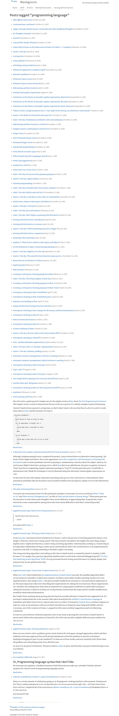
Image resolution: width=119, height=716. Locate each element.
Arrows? (16, 38)
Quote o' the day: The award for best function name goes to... (38, 256)
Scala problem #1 (20, 61)
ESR (42, 494)
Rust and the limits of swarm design (73, 497)
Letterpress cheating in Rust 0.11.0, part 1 (29, 365)
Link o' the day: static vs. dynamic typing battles (33, 347)
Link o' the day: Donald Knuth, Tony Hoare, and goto (34, 188)
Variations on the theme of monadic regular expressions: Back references (43, 106)
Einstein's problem (21, 74)
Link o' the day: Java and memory (27, 211)
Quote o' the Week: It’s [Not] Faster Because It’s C (33, 115)
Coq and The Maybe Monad (24, 43)
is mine (60, 646)
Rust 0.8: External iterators (24, 320)
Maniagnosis (28, 2)
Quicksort (17, 392)
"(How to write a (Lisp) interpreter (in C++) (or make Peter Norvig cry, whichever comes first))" (51, 111)
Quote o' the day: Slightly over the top (28, 252)
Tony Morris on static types (24, 152)
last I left (22, 575)
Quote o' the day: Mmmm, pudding (27, 351)
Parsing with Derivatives (63, 8)
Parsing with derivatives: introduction (29, 220)
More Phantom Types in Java (25, 138)
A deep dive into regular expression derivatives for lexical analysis (41, 452)
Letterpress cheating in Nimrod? (26, 338)
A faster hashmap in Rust (23, 329)
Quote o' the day (19, 52)
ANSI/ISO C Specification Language (86, 599)
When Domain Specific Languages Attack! (30, 156)
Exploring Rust (19, 265)
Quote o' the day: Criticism (24, 206)
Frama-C (29, 525)
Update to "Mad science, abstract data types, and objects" (36, 242)
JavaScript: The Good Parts (24, 238)
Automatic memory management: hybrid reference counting (38, 360)
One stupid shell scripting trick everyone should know (35, 379)
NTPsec (95, 494)
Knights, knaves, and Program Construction (31, 129)
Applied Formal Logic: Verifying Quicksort (30, 629)
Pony (26, 411)
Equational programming (23, 147)
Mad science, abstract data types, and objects (31, 202)
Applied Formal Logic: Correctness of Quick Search (34, 571)
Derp (59, 465)
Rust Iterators (18, 270)
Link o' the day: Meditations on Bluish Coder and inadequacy (38, 120)
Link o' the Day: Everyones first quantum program (33, 174)
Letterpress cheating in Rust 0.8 (26, 324)
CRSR (22, 8)
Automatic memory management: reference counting (35, 356)
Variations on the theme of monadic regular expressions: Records (40, 102)
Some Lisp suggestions (22, 161)
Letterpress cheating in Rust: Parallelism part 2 (32, 297)
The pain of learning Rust (23, 489)
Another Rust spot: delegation (25, 383)
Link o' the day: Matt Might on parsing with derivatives (36, 215)
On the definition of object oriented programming (33, 247)
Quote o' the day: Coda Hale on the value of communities (36, 197)
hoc (72, 401)
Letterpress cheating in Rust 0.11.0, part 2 (29, 374)
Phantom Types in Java (22, 79)
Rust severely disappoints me (35, 497)
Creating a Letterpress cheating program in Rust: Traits (36, 288)
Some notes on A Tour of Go (24, 170)
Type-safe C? (18, 370)
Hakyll (29, 710)
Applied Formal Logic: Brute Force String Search (32, 511)
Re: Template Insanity (22, 34)
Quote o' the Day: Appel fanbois (26, 179)
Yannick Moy (84, 602)
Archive (30, 8)
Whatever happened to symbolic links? (29, 70)
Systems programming (22, 183)
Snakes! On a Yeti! (20, 165)
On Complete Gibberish (22, 657)
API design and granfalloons (25, 65)
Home (14, 8)
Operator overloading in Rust (25, 301)
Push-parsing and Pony (23, 397)
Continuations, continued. (24, 24)
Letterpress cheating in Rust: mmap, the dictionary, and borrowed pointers (44, 311)
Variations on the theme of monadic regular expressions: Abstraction (42, 97)
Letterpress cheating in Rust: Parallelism (30, 292)
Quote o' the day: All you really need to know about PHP (36, 333)
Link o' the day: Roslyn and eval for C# (29, 192)
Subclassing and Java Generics (25, 88)
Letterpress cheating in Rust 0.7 (26, 315)
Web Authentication (43, 8)
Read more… (18, 447)
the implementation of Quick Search (56, 575)
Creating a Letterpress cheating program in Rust (33, 274)
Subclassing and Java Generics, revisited (29, 124)
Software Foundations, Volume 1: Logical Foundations (35, 677)
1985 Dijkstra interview (22, 20)
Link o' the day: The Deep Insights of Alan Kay (32, 279)
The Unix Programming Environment (92, 401)
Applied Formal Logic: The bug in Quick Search (32, 533)
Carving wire (18, 56)
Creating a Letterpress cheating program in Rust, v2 (34, 283)
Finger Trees (18, 133)
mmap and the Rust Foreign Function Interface (32, 306)
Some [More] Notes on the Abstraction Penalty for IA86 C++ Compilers (42, 47)
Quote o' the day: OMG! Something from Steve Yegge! (34, 229)
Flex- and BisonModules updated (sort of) (30, 342)
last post (21, 538)
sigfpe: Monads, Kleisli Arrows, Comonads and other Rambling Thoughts (43, 29)
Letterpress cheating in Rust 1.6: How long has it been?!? (36, 388)
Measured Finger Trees (22, 143)
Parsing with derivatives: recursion (27, 224)
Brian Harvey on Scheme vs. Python (28, 261)
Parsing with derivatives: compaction (28, 233)
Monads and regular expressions (27, 93)
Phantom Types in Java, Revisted (26, 84)
